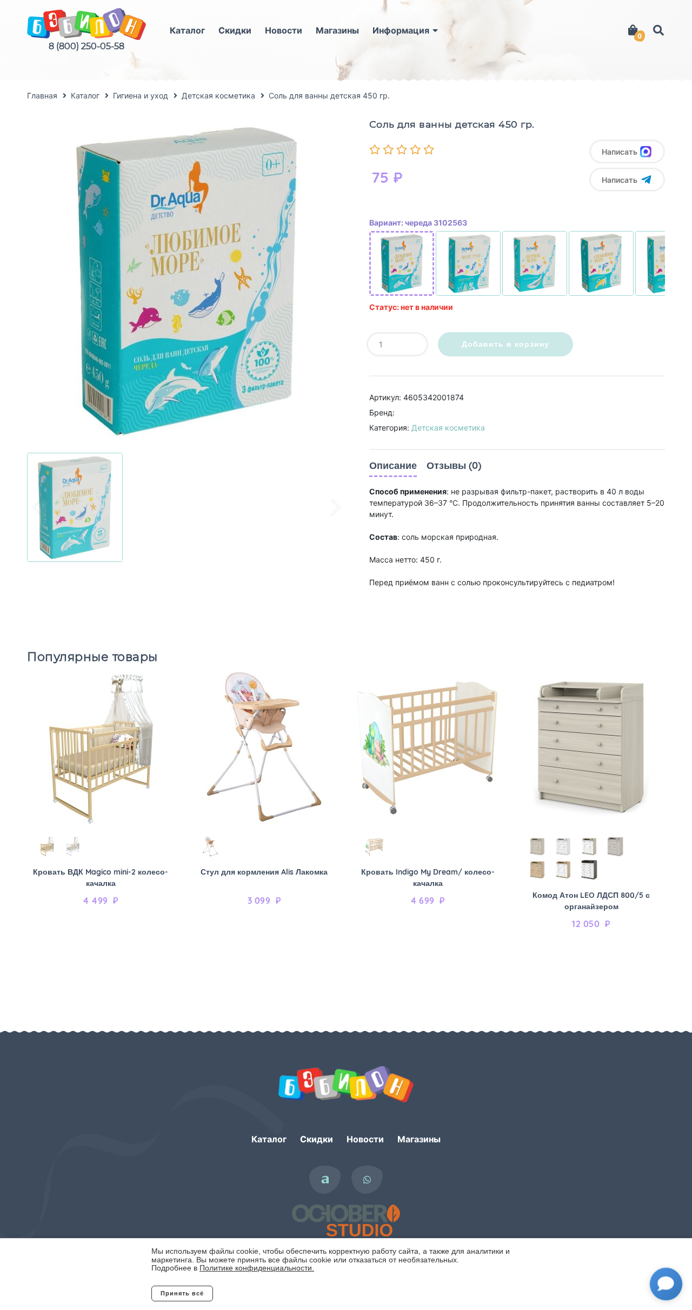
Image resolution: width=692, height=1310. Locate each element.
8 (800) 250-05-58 (86, 46)
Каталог (187, 30)
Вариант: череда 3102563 (418, 222)
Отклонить (256, 1293)
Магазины (337, 30)
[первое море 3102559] (534, 263)
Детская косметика (448, 427)
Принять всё (182, 1293)
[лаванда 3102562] (601, 263)
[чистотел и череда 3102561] (468, 263)
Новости (283, 30)
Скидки (234, 30)
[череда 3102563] (401, 263)
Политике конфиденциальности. (256, 1267)
